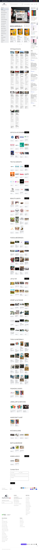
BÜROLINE (21, 147)
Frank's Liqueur (16, 263)
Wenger (21, 156)
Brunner (12, 316)
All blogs (34, 105)
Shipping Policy (22, 521)
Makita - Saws (21, 383)
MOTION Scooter (21, 316)
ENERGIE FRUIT (21, 214)
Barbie (26, 287)
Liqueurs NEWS (4, 533)
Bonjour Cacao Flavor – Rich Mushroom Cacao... (27, 38)
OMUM (26, 206)
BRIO (11, 295)
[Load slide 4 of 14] (17, 22)
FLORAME (16, 205)
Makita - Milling (26, 372)
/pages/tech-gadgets (12, 60)
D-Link (16, 170)
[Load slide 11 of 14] (22, 22)
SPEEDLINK (21, 184)
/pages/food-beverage (27, 80)
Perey (26, 246)
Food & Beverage (3, 21)
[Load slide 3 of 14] (16, 22)
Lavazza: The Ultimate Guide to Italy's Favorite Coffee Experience (34, 75)
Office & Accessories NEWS (5, 529)
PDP (16, 185)
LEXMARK (26, 139)
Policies (2, 41)
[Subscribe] (11, 503)
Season (21, 334)
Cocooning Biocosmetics (21, 232)
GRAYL (26, 316)
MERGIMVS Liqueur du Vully (26, 263)
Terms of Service (22, 522)
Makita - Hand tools (12, 371)
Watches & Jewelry (3, 30)
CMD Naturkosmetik (21, 223)
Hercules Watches (24, 411)
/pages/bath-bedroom (12, 100)
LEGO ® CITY (17, 286)
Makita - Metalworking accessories (21, 370)
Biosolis (12, 232)
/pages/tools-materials (17, 100)
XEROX (16, 140)
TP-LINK (21, 170)
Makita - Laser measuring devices (16, 371)
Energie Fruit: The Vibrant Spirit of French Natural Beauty (34, 54)
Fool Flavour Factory (21, 273)
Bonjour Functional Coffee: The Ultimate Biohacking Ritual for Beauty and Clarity (34, 65)
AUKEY (16, 177)
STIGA (16, 334)
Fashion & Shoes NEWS (4, 536)
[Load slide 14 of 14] (24, 22)
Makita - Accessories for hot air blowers (17, 360)
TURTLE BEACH (26, 170)
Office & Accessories (4, 12)
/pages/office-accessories (27, 60)
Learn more (32, 60)
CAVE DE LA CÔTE (12, 246)
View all (32, 9)
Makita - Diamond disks (21, 361)
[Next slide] (28, 14)
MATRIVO (21, 438)
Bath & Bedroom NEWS (4, 526)
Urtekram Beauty (26, 223)
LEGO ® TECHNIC (21, 287)
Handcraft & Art (28, 513)
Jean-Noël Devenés (21, 263)
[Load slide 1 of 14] (14, 22)
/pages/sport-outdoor (22, 60)
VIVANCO (16, 193)
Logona (16, 223)
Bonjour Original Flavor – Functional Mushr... (13, 38)
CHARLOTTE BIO (17, 214)
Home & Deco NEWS (4, 537)
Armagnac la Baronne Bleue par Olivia (12, 272)
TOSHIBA (21, 192)
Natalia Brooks (21, 396)
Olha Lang (12, 424)
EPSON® (21, 140)
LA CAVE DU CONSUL (17, 254)
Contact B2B (2, 40)
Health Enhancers (3, 33)
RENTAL (2, 35)
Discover (19, 19)
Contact (2, 38)
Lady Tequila (16, 273)
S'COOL (16, 325)
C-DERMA (16, 232)
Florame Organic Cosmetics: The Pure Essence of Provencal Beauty (34, 85)
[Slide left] (18, 44)
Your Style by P (12, 396)
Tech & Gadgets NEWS (4, 521)
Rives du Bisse (21, 246)
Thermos (12, 438)
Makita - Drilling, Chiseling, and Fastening (21, 348)
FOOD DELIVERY (3, 37)
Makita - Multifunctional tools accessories (12, 381)
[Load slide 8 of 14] (20, 22)
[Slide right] (21, 44)
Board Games (21, 295)
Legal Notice (21, 525)
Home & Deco (3, 24)
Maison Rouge (26, 254)
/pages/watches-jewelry (22, 80)
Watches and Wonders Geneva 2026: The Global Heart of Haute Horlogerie (34, 96)
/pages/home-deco (27, 100)
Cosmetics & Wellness (4, 19)
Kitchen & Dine (3, 17)
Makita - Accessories (12, 361)
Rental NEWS (3, 541)
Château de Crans (12, 254)
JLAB (11, 185)
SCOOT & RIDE (16, 316)
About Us (2, 7)
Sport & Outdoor (3, 14)
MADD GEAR (22, 307)
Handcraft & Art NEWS (4, 540)
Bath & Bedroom (3, 26)
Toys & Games (27, 499)
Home (2, 9)
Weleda (12, 223)
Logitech (16, 148)
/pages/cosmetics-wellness (12, 80)
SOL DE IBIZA (26, 214)
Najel (21, 206)
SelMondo (26, 272)
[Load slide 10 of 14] (21, 22)
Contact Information (22, 526)
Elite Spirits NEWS (4, 534)
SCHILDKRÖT (26, 325)
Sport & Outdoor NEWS (5, 522)
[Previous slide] (11, 14)
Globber (26, 308)
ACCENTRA (17, 450)
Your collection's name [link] (17, 350)
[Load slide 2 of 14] (15, 22)
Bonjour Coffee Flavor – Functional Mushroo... (19, 38)
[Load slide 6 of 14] (18, 22)
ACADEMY (12, 324)
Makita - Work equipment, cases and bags (26, 382)
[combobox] (16, 4)
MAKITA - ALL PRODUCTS (12, 349)
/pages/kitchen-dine (17, 80)
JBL (11, 177)
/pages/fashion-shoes (12, 119)
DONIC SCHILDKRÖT (22, 324)
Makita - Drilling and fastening (26, 349)
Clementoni (17, 294)
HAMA (21, 177)
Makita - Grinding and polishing (26, 360)
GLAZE (11, 214)
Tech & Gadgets (3, 10)
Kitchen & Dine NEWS (4, 525)
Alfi (25, 334)
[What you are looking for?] (22, 4)
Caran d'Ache (16, 156)
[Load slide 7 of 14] (19, 22)
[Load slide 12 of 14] (23, 22)
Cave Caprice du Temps (17, 246)
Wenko (12, 451)
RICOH (11, 148)
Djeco (26, 295)
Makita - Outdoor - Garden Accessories (17, 381)
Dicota (26, 177)
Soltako (26, 438)
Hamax (12, 308)
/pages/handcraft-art (22, 100)
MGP (11, 193)
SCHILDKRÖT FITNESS (12, 333)
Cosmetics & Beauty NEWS (5, 530)
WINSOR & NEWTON (26, 148)
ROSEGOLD (12, 205)
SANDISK (26, 185)
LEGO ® (12, 287)
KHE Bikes (16, 307)
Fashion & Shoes (3, 28)
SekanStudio (22, 451)
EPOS (25, 156)
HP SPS (12, 140)
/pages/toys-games (17, 60)
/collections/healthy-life (17, 119)
